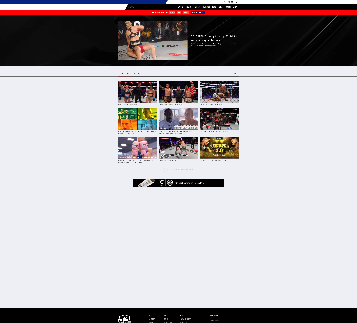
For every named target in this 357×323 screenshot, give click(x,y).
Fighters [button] (197, 7)
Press (166, 319)
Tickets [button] (188, 7)
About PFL (152, 319)
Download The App (186, 319)
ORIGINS (137, 74)
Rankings (206, 7)
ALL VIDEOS (125, 74)
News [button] (214, 7)
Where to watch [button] (225, 7)
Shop (235, 7)
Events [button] (180, 7)
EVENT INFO (197, 12)
